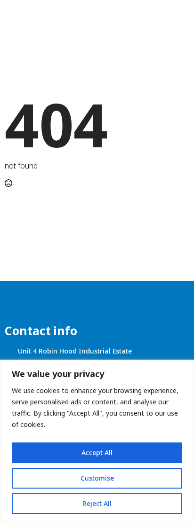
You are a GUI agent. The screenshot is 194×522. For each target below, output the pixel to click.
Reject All (97, 503)
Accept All (97, 452)
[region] (97, 441)
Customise (97, 478)
